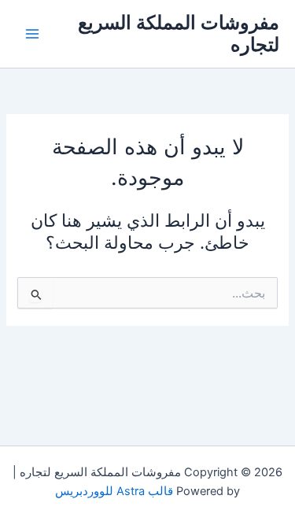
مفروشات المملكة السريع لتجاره (178, 33)
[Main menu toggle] (32, 33)
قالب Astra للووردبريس (114, 491)
